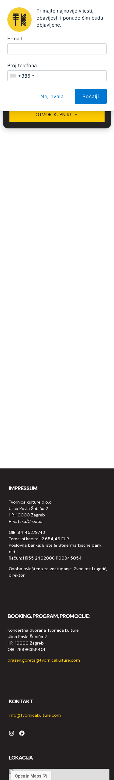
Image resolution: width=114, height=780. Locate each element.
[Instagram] (11, 733)
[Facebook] (22, 733)
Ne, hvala (52, 96)
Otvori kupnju (53, 114)
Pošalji (90, 96)
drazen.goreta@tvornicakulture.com (44, 660)
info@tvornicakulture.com (35, 715)
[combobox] (22, 76)
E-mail (14, 38)
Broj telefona (22, 65)
